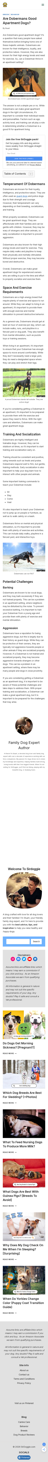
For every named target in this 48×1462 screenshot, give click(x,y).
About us (24, 1370)
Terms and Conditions (24, 1379)
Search (36, 941)
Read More (9, 1053)
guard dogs (21, 196)
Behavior (15, 14)
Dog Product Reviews (24, 1434)
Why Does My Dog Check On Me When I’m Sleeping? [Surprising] (23, 1249)
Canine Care (24, 1422)
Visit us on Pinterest (24, 1403)
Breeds (6, 14)
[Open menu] (42, 5)
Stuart (7, 28)
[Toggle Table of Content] (29, 174)
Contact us (24, 1374)
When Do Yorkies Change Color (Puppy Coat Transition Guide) (23, 1303)
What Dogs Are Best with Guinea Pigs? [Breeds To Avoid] (21, 1196)
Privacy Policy (24, 1383)
